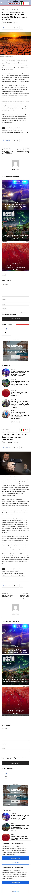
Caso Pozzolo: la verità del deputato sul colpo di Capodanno (23, 151)
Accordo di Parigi (10, 127)
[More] (21, 27)
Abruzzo (13, 399)
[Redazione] (3, 23)
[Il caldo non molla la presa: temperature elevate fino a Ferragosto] (15, 256)
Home (3, 9)
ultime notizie (24, 132)
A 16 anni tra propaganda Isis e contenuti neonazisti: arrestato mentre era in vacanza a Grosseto (15, 206)
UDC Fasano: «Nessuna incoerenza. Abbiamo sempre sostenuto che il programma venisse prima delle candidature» (20, 415)
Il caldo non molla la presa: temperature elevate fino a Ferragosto (15, 267)
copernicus (16, 130)
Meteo (9, 12)
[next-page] (5, 274)
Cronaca (15, 202)
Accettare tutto (15, 882)
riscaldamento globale (7, 132)
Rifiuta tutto (15, 891)
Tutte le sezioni (9, 9)
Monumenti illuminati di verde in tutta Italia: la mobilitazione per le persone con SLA (15, 236)
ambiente (18, 127)
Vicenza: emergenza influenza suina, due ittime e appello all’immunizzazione (7, 151)
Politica (13, 410)
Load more (15, 422)
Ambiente (16, 9)
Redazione (9, 22)
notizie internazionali (17, 12)
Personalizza (15, 887)
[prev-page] (3, 274)
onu (21, 130)
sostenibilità (17, 132)
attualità (15, 233)
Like (6, 328)
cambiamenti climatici (7, 130)
